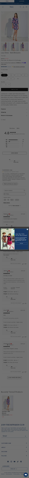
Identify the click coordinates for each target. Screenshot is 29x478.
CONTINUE (21, 243)
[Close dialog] (27, 229)
